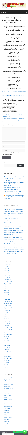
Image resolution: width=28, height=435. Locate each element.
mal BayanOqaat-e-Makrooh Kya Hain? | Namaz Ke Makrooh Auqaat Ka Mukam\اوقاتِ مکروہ (14, 183)
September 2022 (8, 334)
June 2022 (6, 341)
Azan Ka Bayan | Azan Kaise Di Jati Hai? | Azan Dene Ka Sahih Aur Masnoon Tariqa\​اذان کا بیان (14, 178)
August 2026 (7, 264)
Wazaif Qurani (7, 421)
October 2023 (7, 306)
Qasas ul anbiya (8, 406)
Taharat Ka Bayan (8, 413)
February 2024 (7, 297)
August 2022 (7, 336)
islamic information (9, 384)
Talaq (5, 415)
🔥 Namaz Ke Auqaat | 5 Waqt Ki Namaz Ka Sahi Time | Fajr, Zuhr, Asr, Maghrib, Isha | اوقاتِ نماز (14, 196)
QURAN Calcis (7, 408)
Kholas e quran (7, 391)
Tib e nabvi (7, 419)
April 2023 (6, 319)
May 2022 (6, 343)
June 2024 (6, 288)
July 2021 (6, 363)
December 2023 (8, 301)
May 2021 (6, 367)
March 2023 (7, 321)
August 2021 (7, 360)
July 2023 (6, 312)
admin (5, 237)
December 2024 (8, 282)
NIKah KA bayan (8, 399)
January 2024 (7, 299)
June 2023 (6, 314)
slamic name (7, 410)
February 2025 (7, 277)
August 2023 (7, 310)
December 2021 (8, 352)
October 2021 (7, 356)
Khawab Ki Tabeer (8, 388)
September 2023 (8, 308)
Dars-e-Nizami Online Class (11, 378)
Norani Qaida (7, 402)
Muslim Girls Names (9, 393)
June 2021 (6, 365)
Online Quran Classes (9, 404)
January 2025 (7, 279)
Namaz (5, 397)
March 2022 (7, 345)
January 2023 (7, 325)
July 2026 (6, 266)
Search (5, 163)
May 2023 (6, 317)
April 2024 (6, 292)
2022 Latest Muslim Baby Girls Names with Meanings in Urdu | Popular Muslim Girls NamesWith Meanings (13, 96)
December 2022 (8, 328)
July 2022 (6, 338)
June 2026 (6, 268)
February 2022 (7, 347)
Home (5, 382)
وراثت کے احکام (6, 424)
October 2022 (7, 332)
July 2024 (6, 286)
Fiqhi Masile (7, 380)
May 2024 (6, 290)
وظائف (5, 426)
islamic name (7, 386)
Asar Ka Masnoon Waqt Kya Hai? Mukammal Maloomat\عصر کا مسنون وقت (12, 188)
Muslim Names (7, 395)
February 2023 (7, 323)
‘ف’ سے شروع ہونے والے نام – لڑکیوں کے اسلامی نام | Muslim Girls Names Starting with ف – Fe (14, 92)
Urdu (6, 434)
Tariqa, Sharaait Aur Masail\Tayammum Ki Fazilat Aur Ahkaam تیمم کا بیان (12, 221)
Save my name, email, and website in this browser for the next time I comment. (14, 153)
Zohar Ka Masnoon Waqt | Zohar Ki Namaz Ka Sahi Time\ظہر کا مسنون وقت (12, 192)
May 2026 (6, 271)
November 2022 (8, 330)
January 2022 (7, 349)
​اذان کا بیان (5, 209)
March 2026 (7, 273)
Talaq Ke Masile (8, 417)
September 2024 (8, 284)
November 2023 (8, 303)
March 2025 (7, 275)
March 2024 (7, 295)
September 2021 (8, 358)
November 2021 (8, 354)
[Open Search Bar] (26, 12)
